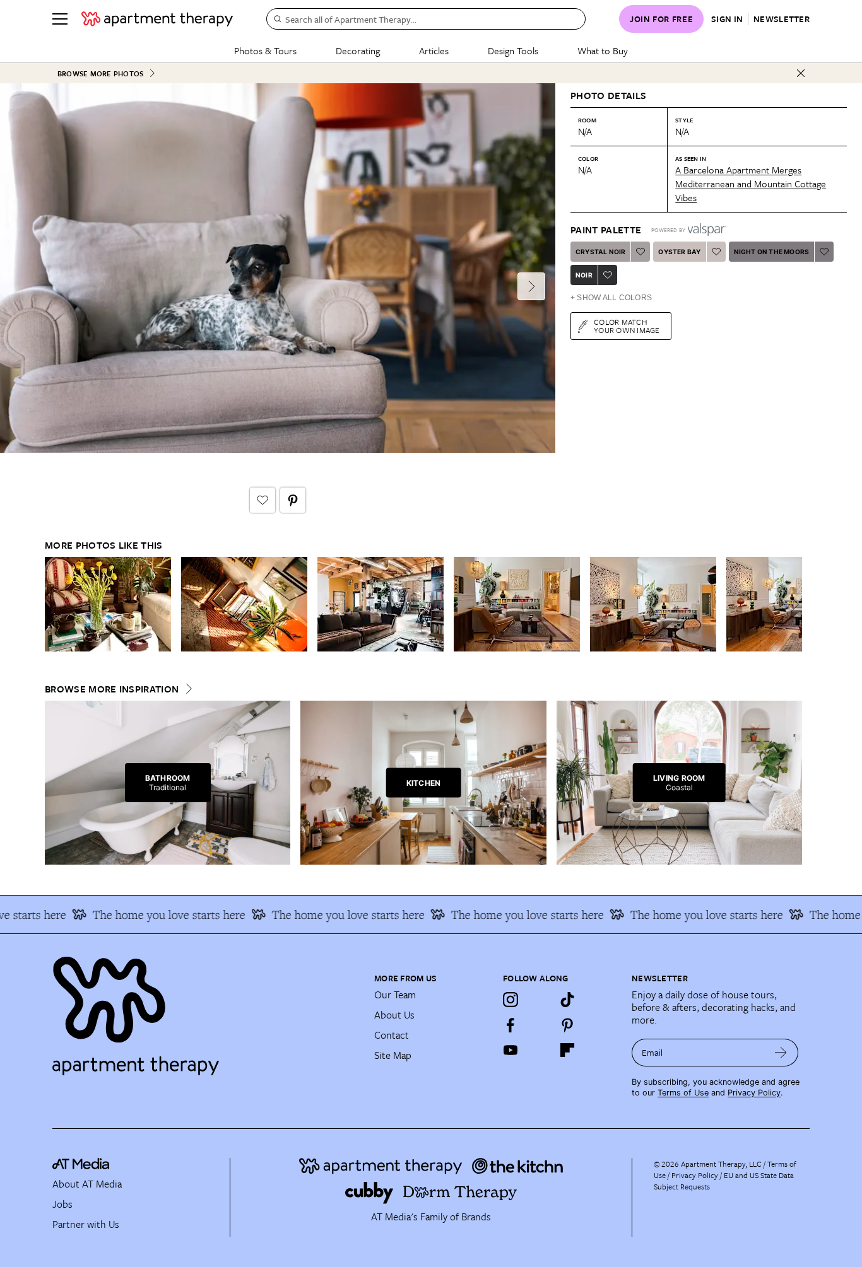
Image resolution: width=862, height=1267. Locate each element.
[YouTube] (510, 1050)
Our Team (395, 994)
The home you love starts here (149, 914)
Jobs (62, 1204)
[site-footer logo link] (80, 1165)
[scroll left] (55, 604)
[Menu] (60, 18)
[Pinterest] (567, 1024)
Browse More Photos (100, 73)
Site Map (392, 1055)
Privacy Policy (754, 1092)
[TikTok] (567, 999)
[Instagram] (510, 999)
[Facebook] (510, 1024)
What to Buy (602, 50)
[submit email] (781, 1052)
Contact (391, 1034)
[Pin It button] (292, 500)
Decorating (358, 50)
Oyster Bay (679, 251)
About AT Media (87, 1183)
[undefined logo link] (157, 18)
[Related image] (108, 604)
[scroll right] (792, 604)
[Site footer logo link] (205, 1010)
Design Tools (513, 50)
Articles (434, 50)
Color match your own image (627, 326)
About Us (394, 1014)
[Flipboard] (567, 1050)
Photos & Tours (265, 50)
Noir (584, 275)
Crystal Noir (600, 251)
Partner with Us (85, 1224)
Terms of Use (683, 1092)
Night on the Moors (772, 251)
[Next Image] (531, 286)
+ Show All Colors (611, 297)
